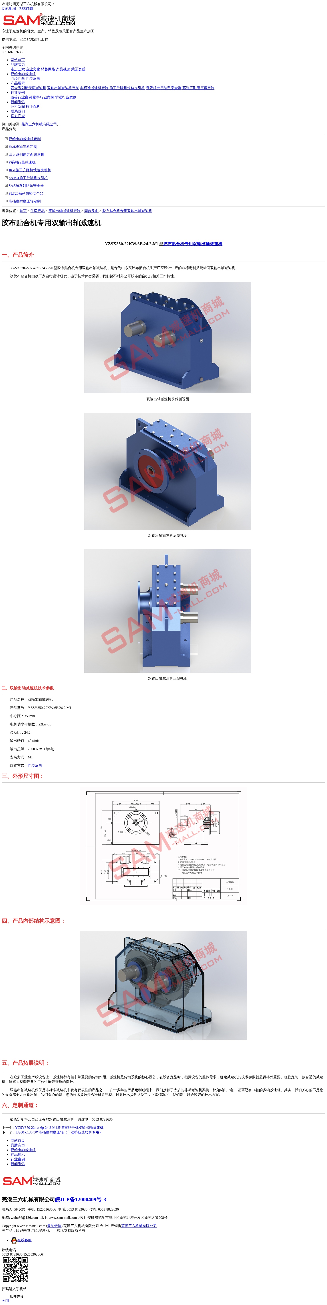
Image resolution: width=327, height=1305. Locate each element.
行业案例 (18, 92)
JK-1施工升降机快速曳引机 (30, 170)
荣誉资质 (78, 69)
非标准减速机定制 (94, 88)
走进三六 (18, 69)
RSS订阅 (26, 8)
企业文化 (33, 69)
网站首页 (18, 60)
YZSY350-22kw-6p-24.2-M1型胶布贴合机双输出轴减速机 (59, 1127)
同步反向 (33, 78)
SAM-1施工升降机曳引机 (28, 178)
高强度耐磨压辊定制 (198, 88)
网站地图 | (10, 8)
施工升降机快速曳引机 (127, 88)
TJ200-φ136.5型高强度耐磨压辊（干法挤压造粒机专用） (59, 1132)
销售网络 (48, 69)
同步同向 (18, 78)
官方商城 (18, 116)
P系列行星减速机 (22, 162)
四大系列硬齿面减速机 (28, 88)
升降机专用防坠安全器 (164, 88)
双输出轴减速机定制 (63, 88)
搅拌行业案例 (43, 97)
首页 (23, 211)
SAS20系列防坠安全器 (26, 186)
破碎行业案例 (21, 97)
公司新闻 (18, 106)
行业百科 (33, 106)
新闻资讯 (18, 102)
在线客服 (24, 1240)
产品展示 (18, 83)
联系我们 (18, 111)
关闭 (5, 1301)
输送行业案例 (66, 97)
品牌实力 (18, 64)
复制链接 (54, 1226)
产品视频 (63, 69)
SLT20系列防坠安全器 (26, 193)
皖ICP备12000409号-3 (80, 1199)
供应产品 (37, 211)
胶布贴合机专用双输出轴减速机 (127, 211)
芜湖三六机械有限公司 (39, 124)
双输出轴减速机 (23, 74)
